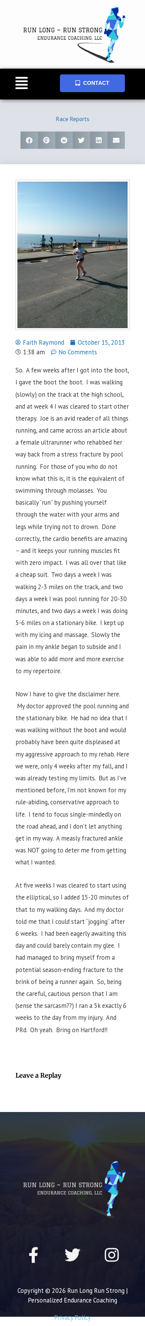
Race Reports (72, 119)
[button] (22, 84)
